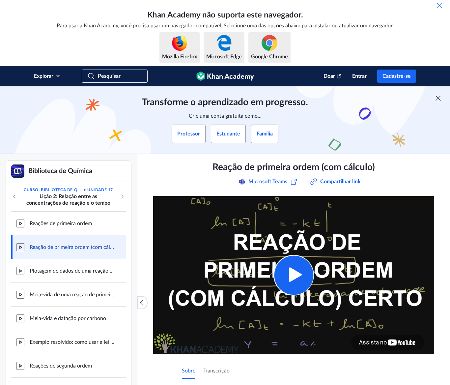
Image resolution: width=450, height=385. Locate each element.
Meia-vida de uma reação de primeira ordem (72, 294)
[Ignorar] (439, 5)
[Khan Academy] (225, 76)
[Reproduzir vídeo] (294, 275)
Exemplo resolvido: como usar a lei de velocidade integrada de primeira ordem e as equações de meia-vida (72, 342)
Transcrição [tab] (216, 370)
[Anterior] (14, 196)
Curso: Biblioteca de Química (53, 190)
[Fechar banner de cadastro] (438, 98)
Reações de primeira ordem (61, 223)
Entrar (359, 76)
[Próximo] (122, 196)
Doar (329, 76)
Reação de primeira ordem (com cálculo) (72, 247)
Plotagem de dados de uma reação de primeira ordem (72, 271)
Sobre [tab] (188, 370)
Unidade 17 (100, 190)
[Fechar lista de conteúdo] (142, 302)
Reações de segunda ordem (61, 366)
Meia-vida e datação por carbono (68, 318)
